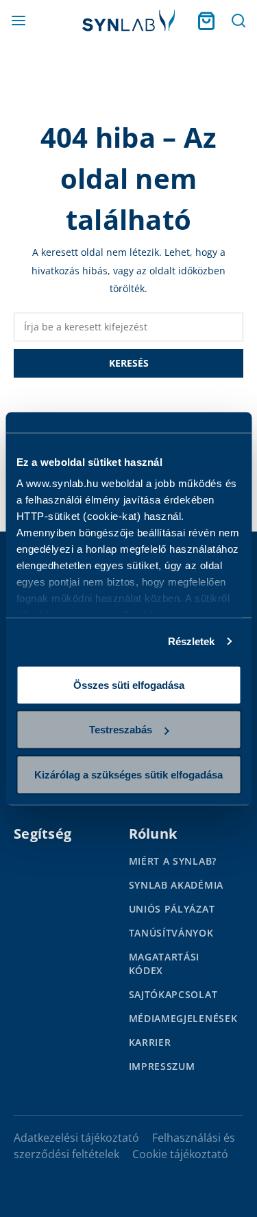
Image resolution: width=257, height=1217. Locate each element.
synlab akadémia (176, 884)
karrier (150, 1042)
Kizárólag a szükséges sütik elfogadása (128, 774)
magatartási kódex (164, 963)
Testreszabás (120, 729)
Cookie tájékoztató (180, 1154)
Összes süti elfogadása (128, 684)
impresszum (162, 1066)
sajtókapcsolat (173, 994)
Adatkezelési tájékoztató (76, 1137)
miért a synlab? (173, 860)
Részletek (191, 641)
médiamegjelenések (183, 1018)
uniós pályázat (172, 908)
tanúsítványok (171, 932)
